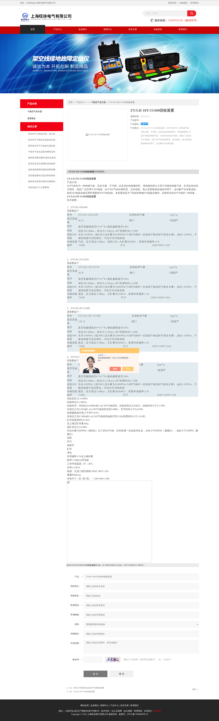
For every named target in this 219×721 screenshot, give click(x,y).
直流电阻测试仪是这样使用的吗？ (41, 177)
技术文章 (133, 29)
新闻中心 (108, 29)
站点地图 (128, 711)
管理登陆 (138, 711)
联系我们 (195, 3)
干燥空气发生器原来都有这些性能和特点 (41, 153)
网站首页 (84, 705)
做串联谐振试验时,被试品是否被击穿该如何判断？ (42, 159)
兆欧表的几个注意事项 (38, 187)
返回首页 (172, 3)
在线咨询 (158, 29)
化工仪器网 (116, 711)
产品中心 (57, 29)
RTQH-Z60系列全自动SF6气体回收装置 (88, 688)
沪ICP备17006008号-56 (137, 714)
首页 (33, 29)
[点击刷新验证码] (112, 659)
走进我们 (83, 29)
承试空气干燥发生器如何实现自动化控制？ (41, 141)
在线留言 (183, 3)
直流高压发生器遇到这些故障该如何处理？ (41, 165)
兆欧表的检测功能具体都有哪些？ (41, 171)
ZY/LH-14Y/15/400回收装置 (84, 692)
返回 (194, 689)
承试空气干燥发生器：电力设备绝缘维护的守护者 (41, 135)
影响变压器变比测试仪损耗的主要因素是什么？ (41, 183)
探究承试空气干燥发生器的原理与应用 (41, 147)
